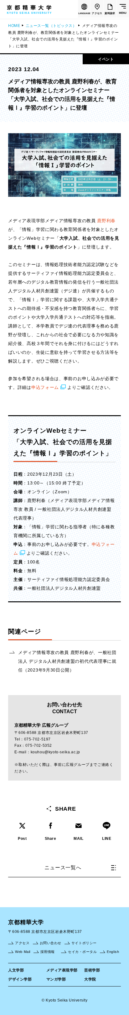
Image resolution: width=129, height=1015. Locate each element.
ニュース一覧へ (62, 867)
